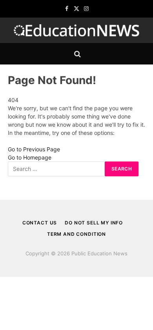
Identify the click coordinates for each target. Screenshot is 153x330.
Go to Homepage (29, 157)
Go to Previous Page (34, 149)
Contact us (39, 223)
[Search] (77, 54)
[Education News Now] (76, 30)
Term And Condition (76, 234)
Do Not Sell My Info (94, 223)
